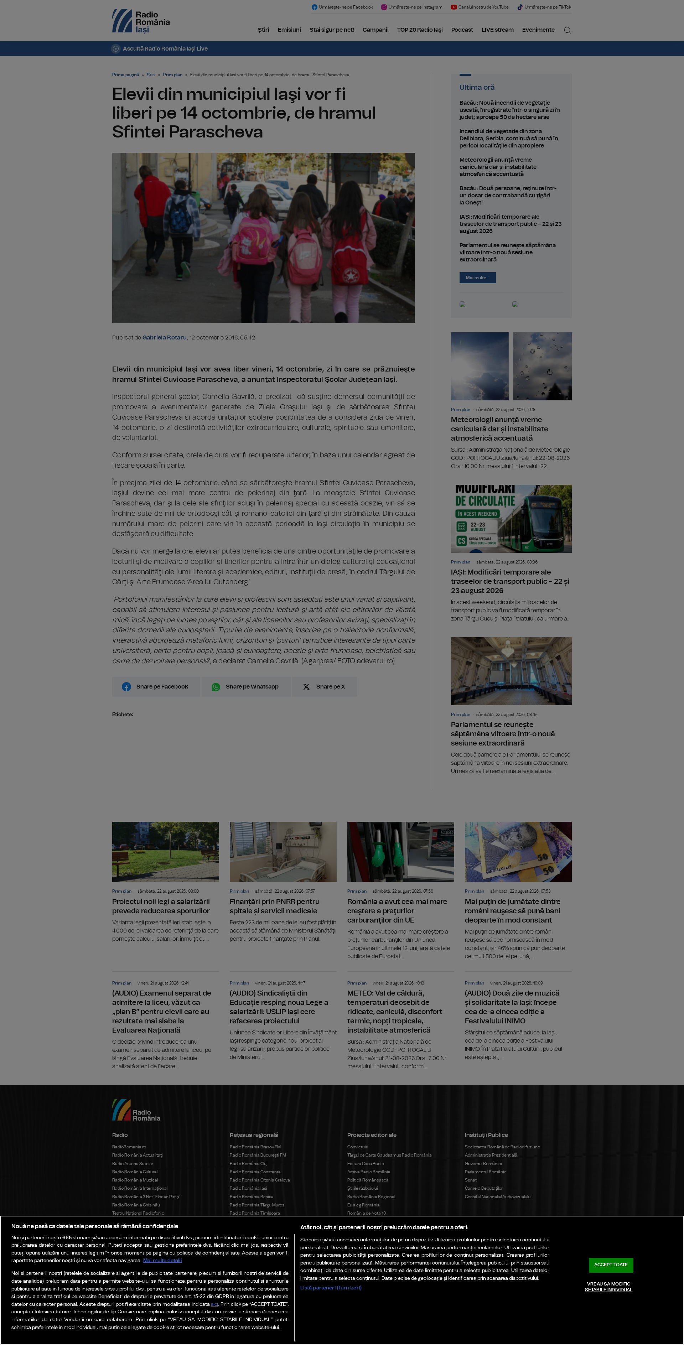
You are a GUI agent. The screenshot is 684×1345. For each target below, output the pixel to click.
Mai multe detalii (162, 1260)
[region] (342, 1280)
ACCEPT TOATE (611, 1265)
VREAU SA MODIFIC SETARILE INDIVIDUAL (608, 1287)
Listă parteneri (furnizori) (331, 1288)
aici (214, 1304)
